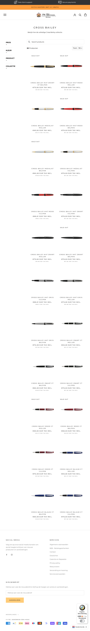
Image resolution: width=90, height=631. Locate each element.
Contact (53, 552)
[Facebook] (6, 554)
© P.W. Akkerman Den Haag (18, 619)
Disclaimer (54, 556)
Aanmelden (14, 600)
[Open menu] (5, 15)
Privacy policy (55, 563)
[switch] (82, 621)
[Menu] (86, 605)
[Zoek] (80, 15)
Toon (75, 48)
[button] (79, 627)
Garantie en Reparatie (58, 559)
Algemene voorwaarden (59, 544)
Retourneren (54, 567)
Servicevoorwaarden (57, 574)
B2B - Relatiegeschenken (59, 548)
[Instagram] (12, 554)
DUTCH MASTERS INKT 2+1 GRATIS (45, 7)
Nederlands (11, 614)
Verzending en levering (59, 570)
